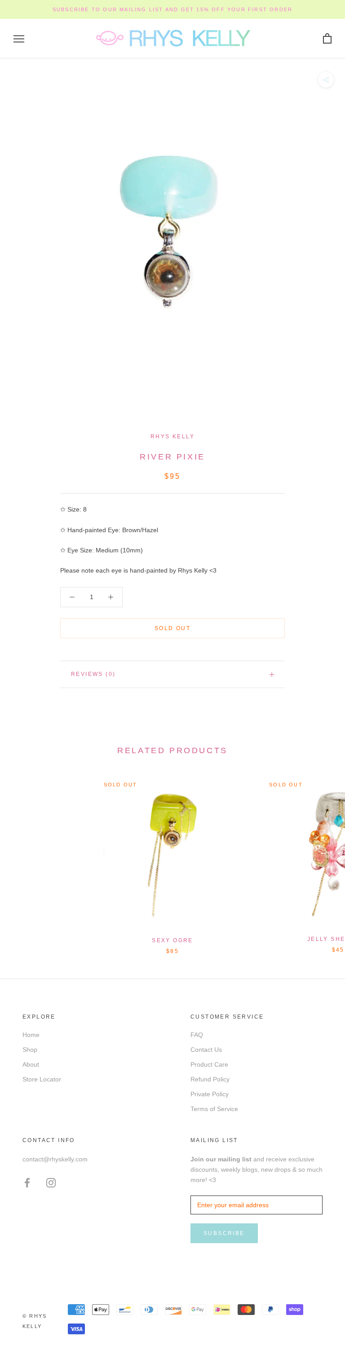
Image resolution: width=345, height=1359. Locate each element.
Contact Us (206, 1049)
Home (31, 1034)
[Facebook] (27, 1183)
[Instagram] (51, 1183)
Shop (29, 1049)
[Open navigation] (18, 39)
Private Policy (209, 1094)
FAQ (196, 1034)
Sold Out (172, 628)
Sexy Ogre (172, 940)
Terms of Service (214, 1108)
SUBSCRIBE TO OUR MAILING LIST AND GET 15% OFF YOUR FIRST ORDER (172, 9)
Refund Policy (210, 1079)
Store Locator (41, 1079)
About (30, 1064)
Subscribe (224, 1233)
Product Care (209, 1064)
